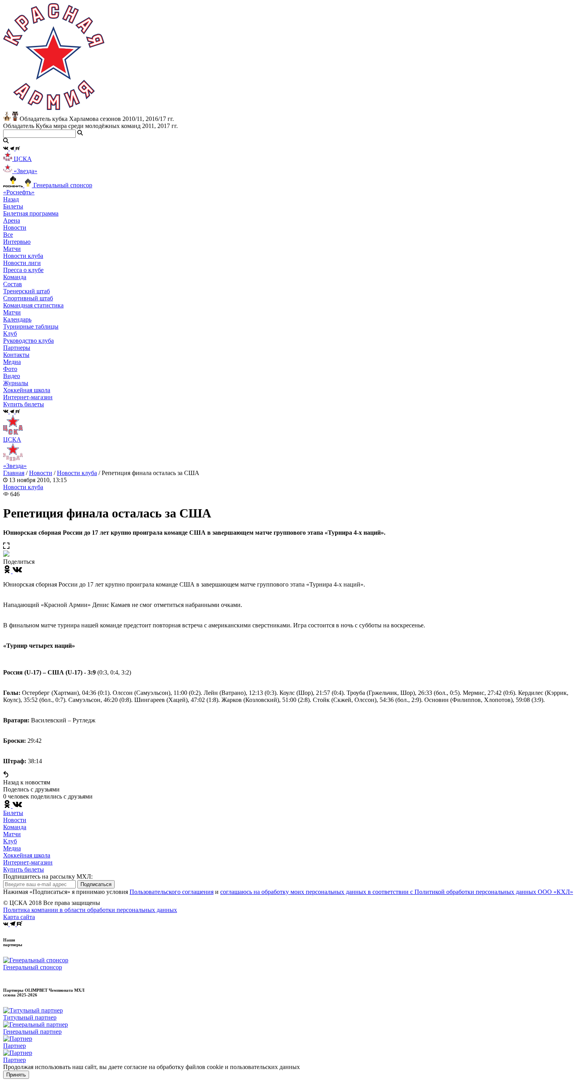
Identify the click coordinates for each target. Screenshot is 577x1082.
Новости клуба (23, 255)
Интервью (17, 241)
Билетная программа (30, 213)
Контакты (16, 354)
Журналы (15, 383)
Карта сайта (19, 917)
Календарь (17, 319)
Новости (40, 473)
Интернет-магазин (28, 862)
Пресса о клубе (23, 270)
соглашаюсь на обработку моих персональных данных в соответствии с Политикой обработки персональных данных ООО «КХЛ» (396, 891)
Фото (10, 369)
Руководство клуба (28, 340)
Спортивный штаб (28, 298)
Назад (11, 199)
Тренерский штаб (26, 291)
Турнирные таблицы (30, 326)
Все (8, 234)
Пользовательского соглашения (172, 891)
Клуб (10, 841)
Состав (12, 284)
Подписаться (95, 884)
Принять (16, 1075)
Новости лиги (22, 263)
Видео (11, 376)
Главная (13, 473)
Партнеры (16, 347)
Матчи (12, 248)
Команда (14, 827)
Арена (11, 220)
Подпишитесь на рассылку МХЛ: (48, 876)
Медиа (12, 848)
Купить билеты (23, 869)
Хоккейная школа (26, 855)
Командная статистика (33, 305)
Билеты (13, 813)
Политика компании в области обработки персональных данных (90, 910)
